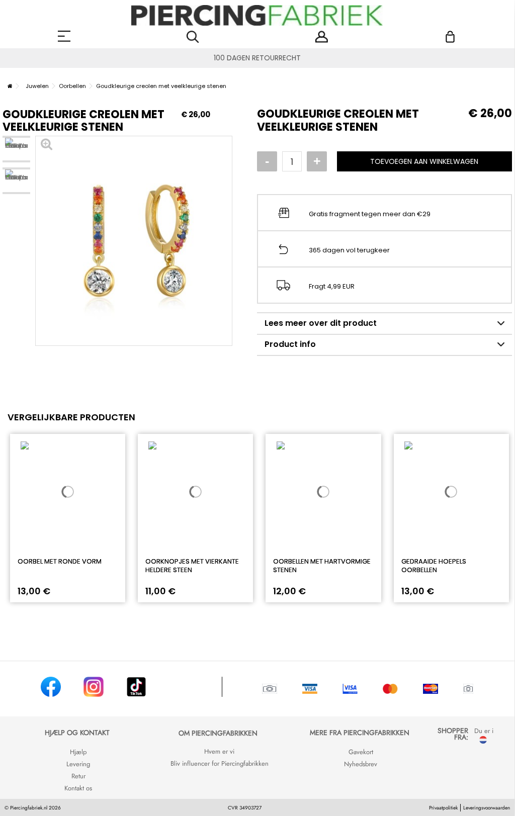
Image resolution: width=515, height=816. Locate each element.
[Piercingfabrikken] (257, 15)
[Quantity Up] (317, 161)
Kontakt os (78, 788)
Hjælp (78, 752)
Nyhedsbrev (360, 764)
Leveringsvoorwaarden (486, 807)
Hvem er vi (219, 751)
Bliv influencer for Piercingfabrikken (219, 763)
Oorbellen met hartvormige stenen (322, 566)
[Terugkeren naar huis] (10, 86)
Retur (78, 776)
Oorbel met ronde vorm (60, 561)
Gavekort (361, 752)
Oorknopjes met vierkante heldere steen (192, 566)
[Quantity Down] (267, 161)
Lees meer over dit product (321, 323)
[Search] (193, 37)
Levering (78, 764)
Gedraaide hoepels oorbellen (433, 566)
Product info (290, 344)
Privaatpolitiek (443, 807)
